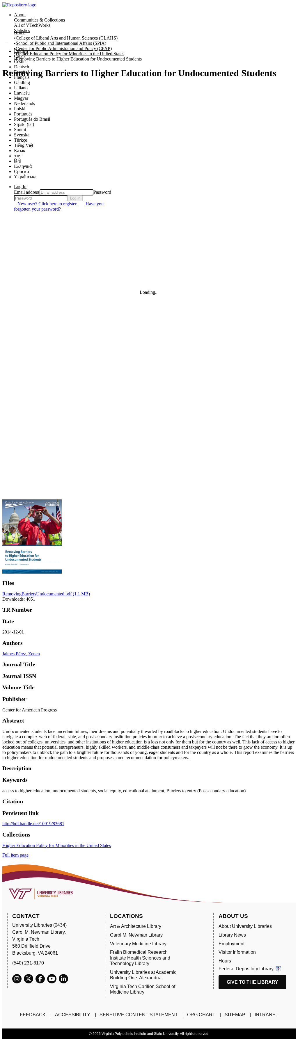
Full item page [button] (15, 855)
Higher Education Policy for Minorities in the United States (70, 53)
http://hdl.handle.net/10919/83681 (33, 823)
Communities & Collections (39, 19)
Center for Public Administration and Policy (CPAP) (64, 48)
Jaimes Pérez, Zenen (21, 653)
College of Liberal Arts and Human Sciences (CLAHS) (67, 37)
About (20, 14)
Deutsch (21, 66)
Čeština (21, 61)
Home (19, 32)
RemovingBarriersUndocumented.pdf (46, 593)
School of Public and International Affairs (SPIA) (61, 43)
